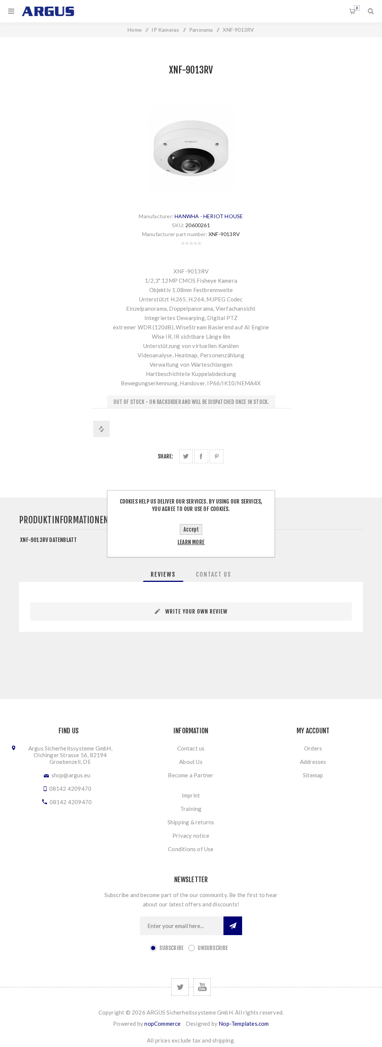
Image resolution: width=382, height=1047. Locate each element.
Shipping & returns (191, 822)
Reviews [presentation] (163, 574)
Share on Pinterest (216, 456)
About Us (191, 761)
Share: (165, 456)
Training (191, 808)
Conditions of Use (190, 849)
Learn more (191, 542)
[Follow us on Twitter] (180, 987)
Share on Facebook (201, 456)
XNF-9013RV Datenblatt (48, 539)
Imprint (191, 795)
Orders (313, 748)
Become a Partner (190, 775)
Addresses (313, 761)
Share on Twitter (186, 456)
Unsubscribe (213, 948)
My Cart (357, 8)
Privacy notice (190, 835)
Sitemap (313, 775)
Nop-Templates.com (244, 1023)
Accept (191, 529)
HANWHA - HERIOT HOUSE (209, 216)
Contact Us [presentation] (213, 574)
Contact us (191, 748)
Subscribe (171, 948)
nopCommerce (162, 1023)
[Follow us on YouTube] (202, 987)
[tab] (163, 574)
